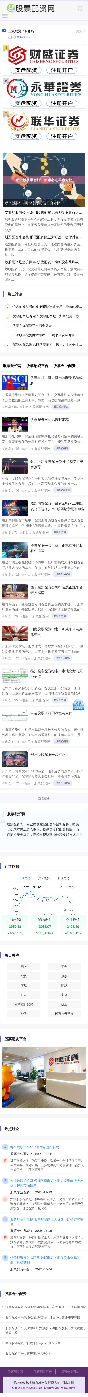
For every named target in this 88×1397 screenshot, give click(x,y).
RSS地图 (54, 1382)
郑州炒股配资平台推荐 (47, 754)
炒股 (24, 1013)
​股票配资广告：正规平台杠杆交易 (28, 1353)
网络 (64, 985)
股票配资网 (61, 448)
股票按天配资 (64, 1013)
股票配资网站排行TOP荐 (49, 419)
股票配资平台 (61, 406)
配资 (24, 976)
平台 (64, 966)
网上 (24, 966)
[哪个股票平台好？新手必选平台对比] (44, 179)
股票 (64, 976)
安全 (64, 995)
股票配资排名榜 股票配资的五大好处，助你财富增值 (45, 236)
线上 (64, 1004)
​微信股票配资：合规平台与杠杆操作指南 (33, 1343)
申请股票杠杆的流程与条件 (51, 712)
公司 (24, 995)
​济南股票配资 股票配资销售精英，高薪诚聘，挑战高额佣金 (45, 1306)
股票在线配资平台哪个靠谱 (32, 325)
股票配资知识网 (53, 1388)
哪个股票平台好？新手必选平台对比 (32, 202)
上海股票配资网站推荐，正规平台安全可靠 (43, 335)
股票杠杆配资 (24, 1004)
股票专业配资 (62, 574)
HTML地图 (67, 1382)
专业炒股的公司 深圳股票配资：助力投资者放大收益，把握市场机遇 (46, 1183)
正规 (24, 985)
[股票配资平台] (30, 8)
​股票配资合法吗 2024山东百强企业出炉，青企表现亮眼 (42, 1317)
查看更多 (44, 798)
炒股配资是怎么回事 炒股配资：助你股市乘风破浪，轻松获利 (45, 1260)
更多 (79, 31)
